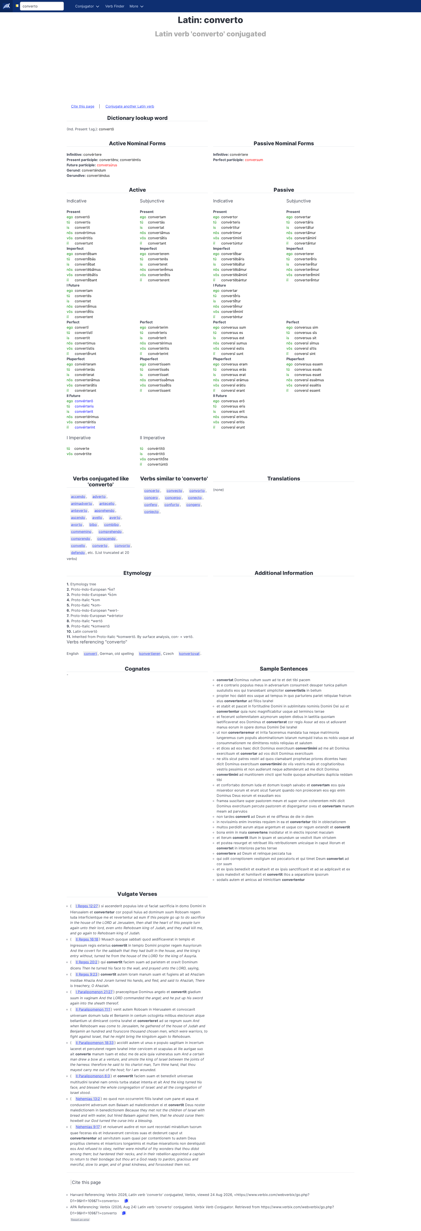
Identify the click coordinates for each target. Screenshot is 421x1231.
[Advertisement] (198, 68)
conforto (171, 504)
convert (90, 653)
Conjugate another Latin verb (129, 106)
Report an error (80, 1219)
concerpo (173, 497)
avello (97, 517)
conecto (195, 497)
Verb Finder (114, 6)
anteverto (79, 510)
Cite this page (82, 106)
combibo (111, 524)
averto (114, 517)
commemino (81, 531)
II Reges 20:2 (86, 962)
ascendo (78, 517)
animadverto (81, 503)
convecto (174, 490)
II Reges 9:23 (86, 974)
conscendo (106, 538)
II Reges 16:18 (87, 939)
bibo (93, 524)
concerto (151, 490)
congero (193, 504)
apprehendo (104, 510)
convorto (122, 545)
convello (78, 545)
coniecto (151, 511)
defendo (78, 552)
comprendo (80, 538)
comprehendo (110, 531)
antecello (106, 503)
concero (151, 497)
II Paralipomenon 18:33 (95, 1042)
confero (150, 504)
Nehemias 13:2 (88, 1098)
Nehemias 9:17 (88, 1127)
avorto (76, 524)
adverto (99, 496)
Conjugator (84, 6)
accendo (78, 496)
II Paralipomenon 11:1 (93, 1009)
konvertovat (189, 653)
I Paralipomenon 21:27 (94, 992)
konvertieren (149, 653)
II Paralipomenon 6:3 (93, 1076)
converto (99, 545)
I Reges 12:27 (87, 906)
